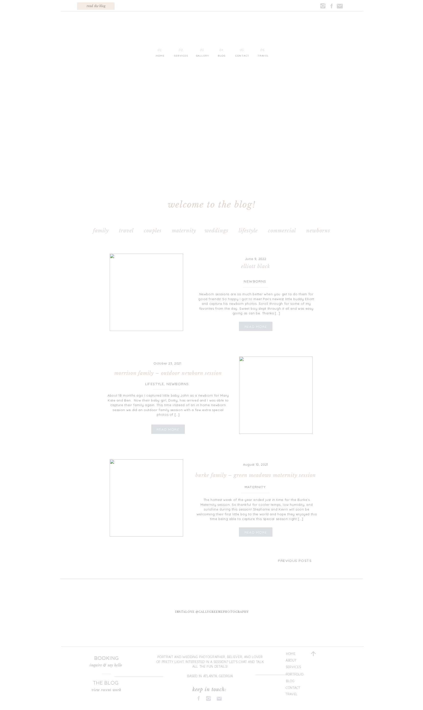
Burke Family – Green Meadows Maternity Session (255, 475)
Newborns (255, 281)
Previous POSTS (295, 560)
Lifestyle (154, 384)
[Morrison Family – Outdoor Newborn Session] (276, 395)
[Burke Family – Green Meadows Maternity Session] (146, 498)
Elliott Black (255, 266)
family (101, 231)
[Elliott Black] (146, 292)
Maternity (255, 487)
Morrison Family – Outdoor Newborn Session (168, 373)
